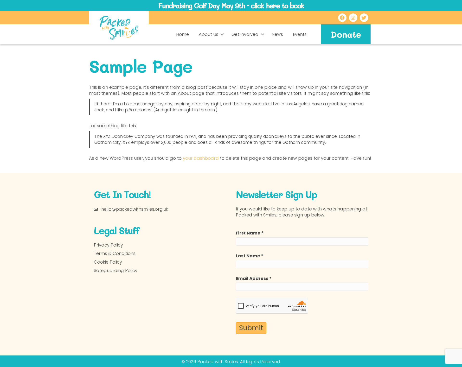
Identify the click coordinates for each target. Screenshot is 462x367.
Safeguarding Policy (115, 270)
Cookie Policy (108, 262)
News (277, 34)
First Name (250, 233)
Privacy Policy (108, 245)
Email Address (254, 278)
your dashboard (201, 158)
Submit (251, 328)
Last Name (249, 256)
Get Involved (244, 34)
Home (182, 34)
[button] (222, 34)
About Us (208, 34)
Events (300, 34)
